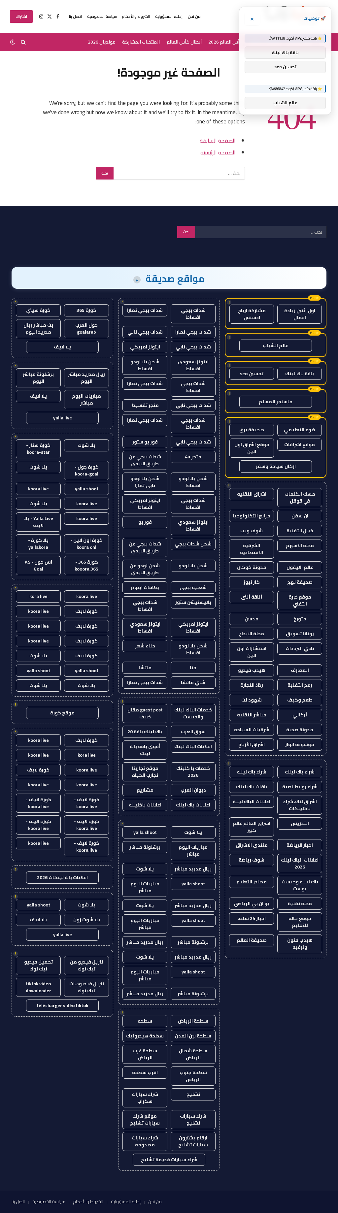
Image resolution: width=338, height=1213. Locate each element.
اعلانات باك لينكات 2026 (62, 877)
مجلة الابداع (251, 633)
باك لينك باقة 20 (144, 731)
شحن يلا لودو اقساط (144, 365)
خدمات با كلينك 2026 (193, 771)
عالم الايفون (300, 567)
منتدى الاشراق (252, 845)
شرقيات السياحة (251, 729)
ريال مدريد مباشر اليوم (86, 377)
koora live (38, 488)
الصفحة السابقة (218, 140)
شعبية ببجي (193, 587)
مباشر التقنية (251, 714)
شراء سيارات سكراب (145, 1097)
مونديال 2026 (102, 42)
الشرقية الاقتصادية (251, 549)
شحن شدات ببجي (193, 544)
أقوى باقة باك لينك (145, 750)
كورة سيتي (38, 310)
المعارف (300, 670)
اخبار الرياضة (300, 845)
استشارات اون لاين (251, 652)
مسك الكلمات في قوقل (300, 497)
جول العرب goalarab (86, 328)
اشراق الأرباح (251, 744)
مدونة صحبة (299, 729)
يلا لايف (62, 347)
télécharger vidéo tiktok (62, 1005)
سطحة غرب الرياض (145, 1054)
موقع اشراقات (299, 444)
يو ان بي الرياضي (251, 903)
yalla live (62, 417)
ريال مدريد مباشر (193, 869)
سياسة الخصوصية (102, 16)
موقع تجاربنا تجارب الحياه (145, 771)
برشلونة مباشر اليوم (38, 377)
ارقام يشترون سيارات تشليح (193, 1141)
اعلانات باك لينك (193, 805)
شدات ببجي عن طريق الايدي (145, 460)
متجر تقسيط (145, 405)
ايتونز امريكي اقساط (145, 503)
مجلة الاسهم (300, 545)
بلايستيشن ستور (193, 602)
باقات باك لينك (251, 786)
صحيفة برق (251, 429)
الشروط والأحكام (136, 16)
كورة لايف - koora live (86, 803)
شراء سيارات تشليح (193, 1119)
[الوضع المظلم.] (13, 42)
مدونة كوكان (251, 567)
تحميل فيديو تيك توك (38, 965)
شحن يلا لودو (193, 565)
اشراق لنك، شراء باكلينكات (300, 805)
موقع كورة (62, 712)
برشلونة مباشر (144, 847)
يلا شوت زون (86, 919)
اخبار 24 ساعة (251, 918)
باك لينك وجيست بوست (300, 885)
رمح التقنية (299, 685)
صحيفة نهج (300, 582)
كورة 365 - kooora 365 (86, 565)
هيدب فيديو (251, 670)
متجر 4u (193, 456)
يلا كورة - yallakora (38, 543)
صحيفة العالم (252, 940)
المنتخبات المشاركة (141, 42)
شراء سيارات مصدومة (145, 1141)
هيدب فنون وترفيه (300, 943)
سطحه (145, 1021)
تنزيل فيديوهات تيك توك (86, 987)
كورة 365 (86, 310)
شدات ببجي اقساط (193, 313)
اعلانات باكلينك (145, 805)
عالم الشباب (275, 345)
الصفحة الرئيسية (218, 152)
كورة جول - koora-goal (87, 470)
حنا (193, 667)
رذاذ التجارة (251, 685)
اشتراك (21, 16)
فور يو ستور (145, 442)
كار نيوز (252, 582)
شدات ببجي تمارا (145, 310)
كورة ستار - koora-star (38, 448)
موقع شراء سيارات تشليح (145, 1119)
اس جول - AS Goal (38, 565)
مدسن (251, 618)
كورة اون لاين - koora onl (86, 543)
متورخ (299, 618)
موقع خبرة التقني (299, 600)
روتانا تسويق (300, 633)
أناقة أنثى (251, 597)
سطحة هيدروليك (145, 1036)
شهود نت (251, 700)
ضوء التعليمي (299, 429)
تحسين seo (251, 373)
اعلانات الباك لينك (251, 801)
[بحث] (23, 42)
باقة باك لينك (299, 373)
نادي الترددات (300, 648)
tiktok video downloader (38, 987)
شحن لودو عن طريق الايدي (145, 569)
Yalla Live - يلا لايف (38, 522)
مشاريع (145, 790)
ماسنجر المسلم (275, 401)
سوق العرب (193, 731)
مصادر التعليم (251, 881)
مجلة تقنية (300, 903)
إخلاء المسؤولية (169, 16)
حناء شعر (145, 645)
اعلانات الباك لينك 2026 (300, 863)
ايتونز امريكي (145, 347)
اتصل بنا (75, 16)
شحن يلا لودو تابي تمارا (144, 482)
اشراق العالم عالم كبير (251, 827)
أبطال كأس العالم (184, 42)
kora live (38, 596)
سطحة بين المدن (193, 1036)
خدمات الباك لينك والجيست (193, 713)
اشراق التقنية (251, 494)
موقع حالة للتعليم (299, 922)
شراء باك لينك (300, 772)
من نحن (194, 16)
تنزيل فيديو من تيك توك (86, 965)
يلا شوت (193, 832)
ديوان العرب (193, 790)
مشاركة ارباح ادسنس (252, 314)
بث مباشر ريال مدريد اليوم (38, 328)
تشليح (193, 1094)
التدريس (300, 823)
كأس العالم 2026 (225, 42)
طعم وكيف (300, 700)
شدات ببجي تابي (145, 332)
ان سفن (299, 515)
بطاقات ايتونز (145, 587)
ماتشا (145, 667)
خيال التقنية (300, 530)
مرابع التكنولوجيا (251, 515)
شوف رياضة (251, 860)
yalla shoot (145, 832)
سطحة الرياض (193, 1021)
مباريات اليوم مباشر (193, 850)
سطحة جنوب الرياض (193, 1076)
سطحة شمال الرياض (193, 1054)
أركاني (299, 714)
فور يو (145, 522)
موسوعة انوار (299, 744)
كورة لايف (86, 611)
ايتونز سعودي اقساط (193, 365)
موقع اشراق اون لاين (251, 448)
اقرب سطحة (145, 1072)
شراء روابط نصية (300, 786)
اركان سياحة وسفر (276, 466)
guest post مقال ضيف (145, 713)
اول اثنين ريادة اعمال (299, 314)
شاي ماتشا (193, 682)
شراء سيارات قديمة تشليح (169, 1159)
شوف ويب (251, 530)
